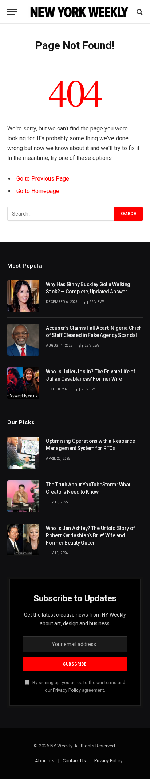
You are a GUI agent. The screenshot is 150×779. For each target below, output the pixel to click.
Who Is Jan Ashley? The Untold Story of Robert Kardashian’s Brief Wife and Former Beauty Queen (90, 535)
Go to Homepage (37, 191)
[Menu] (12, 12)
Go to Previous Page (42, 178)
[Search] (139, 12)
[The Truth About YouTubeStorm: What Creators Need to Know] (23, 496)
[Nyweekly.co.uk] (79, 12)
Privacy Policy (67, 690)
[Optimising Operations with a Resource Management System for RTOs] (23, 453)
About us (44, 760)
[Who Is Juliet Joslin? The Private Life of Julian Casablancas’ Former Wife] (23, 383)
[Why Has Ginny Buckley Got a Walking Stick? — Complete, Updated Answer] (23, 296)
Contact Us (74, 760)
